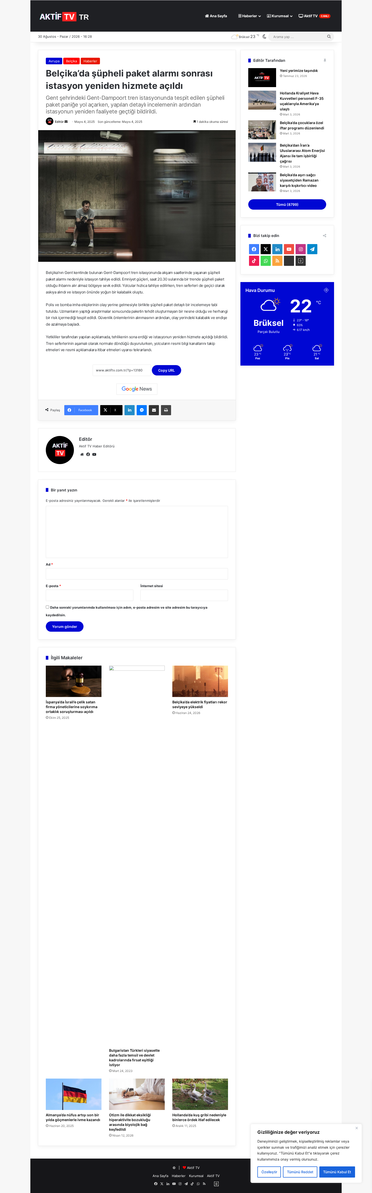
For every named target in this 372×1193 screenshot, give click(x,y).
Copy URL (166, 370)
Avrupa (54, 61)
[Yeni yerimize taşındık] (262, 77)
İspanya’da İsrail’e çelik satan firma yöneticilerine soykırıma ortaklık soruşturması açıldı (71, 707)
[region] (306, 1153)
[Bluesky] (289, 261)
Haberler (249, 16)
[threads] (301, 261)
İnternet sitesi (151, 586)
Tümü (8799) (287, 204)
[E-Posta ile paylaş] (154, 410)
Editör (59, 122)
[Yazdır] (166, 410)
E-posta (53, 586)
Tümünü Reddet (300, 1172)
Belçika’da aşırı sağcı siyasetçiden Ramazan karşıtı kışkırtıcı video (299, 180)
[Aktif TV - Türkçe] (65, 16)
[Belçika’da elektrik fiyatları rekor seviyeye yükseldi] (200, 681)
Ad (49, 564)
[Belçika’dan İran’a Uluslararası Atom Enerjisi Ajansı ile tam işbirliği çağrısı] (262, 152)
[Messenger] (142, 410)
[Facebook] (88, 454)
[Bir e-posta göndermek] (66, 122)
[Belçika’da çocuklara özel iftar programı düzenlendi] (262, 129)
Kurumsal (280, 16)
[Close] (357, 1128)
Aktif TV (316, 16)
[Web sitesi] (82, 454)
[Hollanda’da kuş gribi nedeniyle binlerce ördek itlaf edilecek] (200, 1094)
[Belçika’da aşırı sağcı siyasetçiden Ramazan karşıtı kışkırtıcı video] (262, 181)
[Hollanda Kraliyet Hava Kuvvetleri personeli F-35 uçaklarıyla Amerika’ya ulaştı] (262, 100)
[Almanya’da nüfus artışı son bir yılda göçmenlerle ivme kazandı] (73, 1094)
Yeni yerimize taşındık (299, 70)
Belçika (71, 61)
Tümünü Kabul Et (337, 1172)
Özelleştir (269, 1172)
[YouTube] (94, 454)
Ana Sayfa (218, 16)
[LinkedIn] (130, 410)
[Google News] (136, 389)
